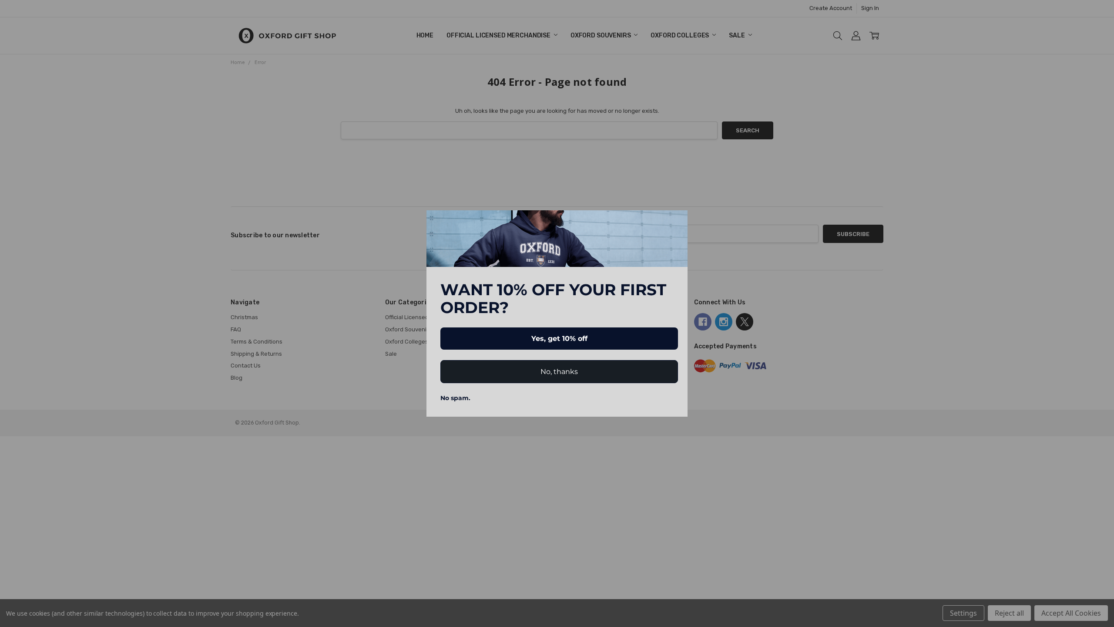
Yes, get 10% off (559, 338)
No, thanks (559, 371)
